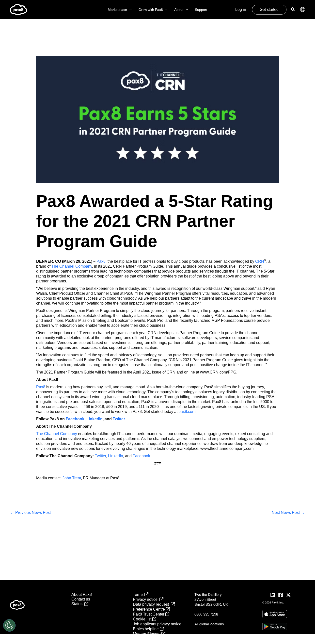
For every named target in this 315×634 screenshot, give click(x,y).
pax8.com (186, 411)
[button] (129, 10)
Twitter (100, 456)
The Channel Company (71, 266)
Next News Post (288, 512)
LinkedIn (115, 456)
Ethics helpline (146, 629)
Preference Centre (149, 609)
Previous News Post (30, 512)
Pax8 (101, 261)
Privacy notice (146, 599)
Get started (269, 9)
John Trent (72, 478)
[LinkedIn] (272, 594)
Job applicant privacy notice (157, 624)
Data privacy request (152, 604)
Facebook (141, 456)
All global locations (209, 624)
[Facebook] (280, 594)
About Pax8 (81, 594)
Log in (240, 9)
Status (77, 604)
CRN (259, 261)
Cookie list (142, 619)
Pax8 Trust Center (149, 614)
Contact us (80, 599)
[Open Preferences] (9, 625)
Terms (138, 594)
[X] (288, 594)
